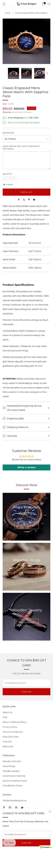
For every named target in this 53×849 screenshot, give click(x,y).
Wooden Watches (12, 761)
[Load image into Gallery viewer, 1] (13, 73)
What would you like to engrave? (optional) (21, 147)
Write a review (26, 467)
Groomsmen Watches (14, 776)
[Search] (48, 3)
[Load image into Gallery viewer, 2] (26, 73)
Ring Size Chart (11, 736)
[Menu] (4, 4)
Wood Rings (9, 766)
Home (7, 13)
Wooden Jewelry (11, 771)
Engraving (8, 133)
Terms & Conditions (13, 732)
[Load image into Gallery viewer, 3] (39, 73)
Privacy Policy (10, 727)
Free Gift (7, 741)
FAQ (5, 717)
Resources (8, 746)
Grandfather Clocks (12, 785)
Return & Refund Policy (14, 722)
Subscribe (26, 843)
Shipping (6, 112)
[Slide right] (47, 73)
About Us (7, 712)
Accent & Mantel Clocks (15, 781)
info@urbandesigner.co (15, 800)
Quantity (7, 174)
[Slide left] (6, 73)
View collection (26, 525)
